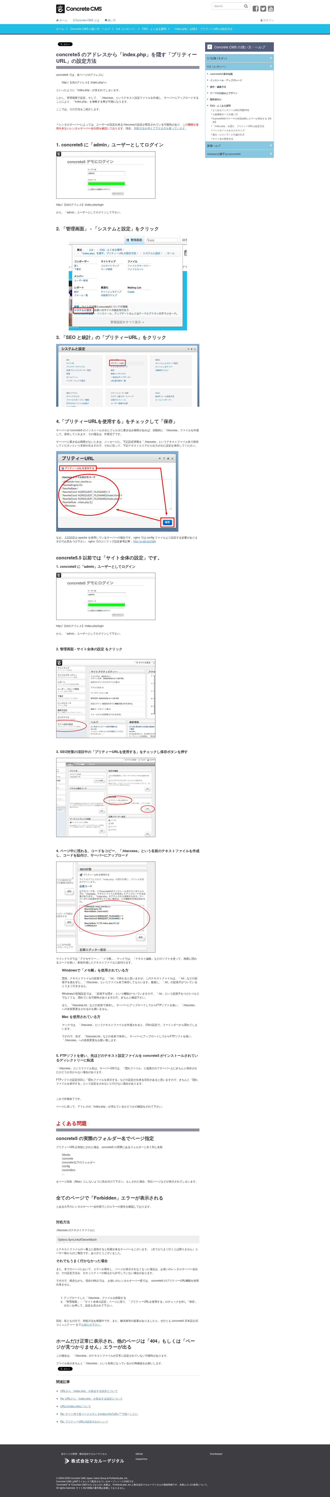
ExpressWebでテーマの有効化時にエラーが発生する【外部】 (242, 120)
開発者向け (216, 99)
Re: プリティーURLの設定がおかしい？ (84, 1421)
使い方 (111, 20)
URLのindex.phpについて (75, 1406)
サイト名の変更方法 (223, 138)
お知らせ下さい (90, 1324)
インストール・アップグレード (226, 80)
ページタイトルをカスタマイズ (229, 130)
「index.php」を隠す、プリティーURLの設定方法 (238, 126)
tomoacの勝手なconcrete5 (224, 154)
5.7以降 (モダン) (217, 58)
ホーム (63, 20)
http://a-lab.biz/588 (144, 541)
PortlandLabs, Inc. (118, 1478)
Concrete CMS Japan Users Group (88, 1478)
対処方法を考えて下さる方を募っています (159, 128)
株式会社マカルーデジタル (147, 1484)
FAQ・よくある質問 (154, 29)
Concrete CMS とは (87, 20)
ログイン (268, 20)
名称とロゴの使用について (193, 1484)
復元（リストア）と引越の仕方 (229, 134)
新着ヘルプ (214, 145)
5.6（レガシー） (126, 29)
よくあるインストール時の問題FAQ (231, 110)
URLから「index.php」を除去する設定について (89, 1391)
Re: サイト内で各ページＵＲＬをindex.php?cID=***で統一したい (99, 1414)
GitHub (139, 1453)
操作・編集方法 (218, 86)
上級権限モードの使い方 (225, 114)
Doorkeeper (216, 1453)
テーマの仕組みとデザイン (224, 93)
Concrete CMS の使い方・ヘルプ (90, 29)
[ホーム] (79, 7)
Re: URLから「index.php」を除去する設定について (91, 1398)
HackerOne (141, 1458)
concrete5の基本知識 (221, 74)
